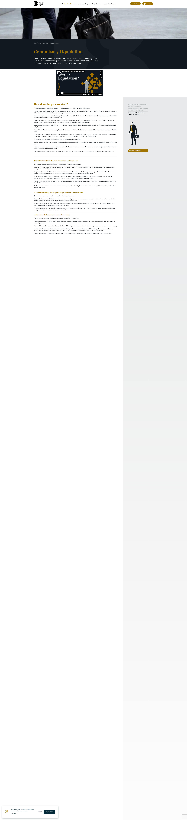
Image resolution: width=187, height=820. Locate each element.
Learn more (14, 813)
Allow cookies (49, 812)
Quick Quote (148, 4)
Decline (40, 812)
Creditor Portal (135, 4)
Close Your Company (39, 43)
